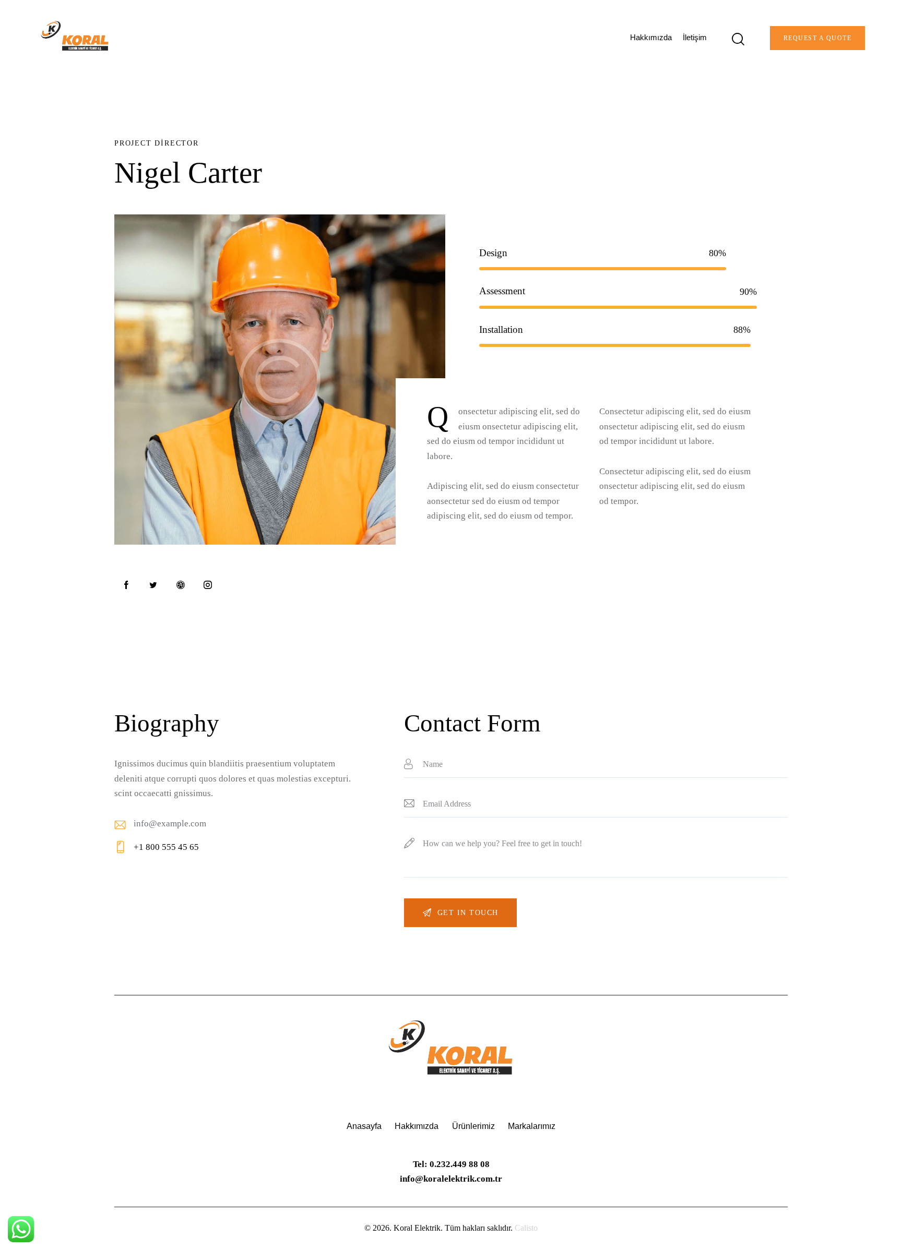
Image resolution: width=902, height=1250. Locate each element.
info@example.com (170, 823)
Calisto (526, 1227)
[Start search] (737, 39)
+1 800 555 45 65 (166, 847)
